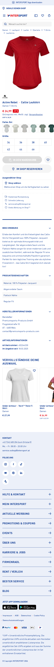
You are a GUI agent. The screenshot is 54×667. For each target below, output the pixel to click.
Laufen (26, 30)
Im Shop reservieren (29, 168)
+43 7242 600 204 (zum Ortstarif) (16, 442)
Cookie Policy (39, 615)
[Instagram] (5, 464)
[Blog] (27, 591)
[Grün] (42, 128)
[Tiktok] (21, 464)
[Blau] (33, 128)
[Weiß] (6, 128)
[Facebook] (13, 464)
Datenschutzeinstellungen (13, 620)
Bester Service (13, 581)
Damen (5, 30)
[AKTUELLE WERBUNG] (27, 513)
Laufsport (16, 30)
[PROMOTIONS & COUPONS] (27, 523)
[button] (27, 228)
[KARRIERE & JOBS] (27, 552)
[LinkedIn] (21, 473)
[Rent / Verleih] (27, 571)
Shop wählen (14, 183)
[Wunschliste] (42, 15)
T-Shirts (47, 30)
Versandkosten (36, 114)
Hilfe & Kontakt (13, 494)
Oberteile (36, 30)
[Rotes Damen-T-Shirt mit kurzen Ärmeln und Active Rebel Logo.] (27, 63)
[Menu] (4, 15)
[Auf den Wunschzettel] (34, 371)
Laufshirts (10, 33)
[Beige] (15, 128)
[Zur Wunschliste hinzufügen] (48, 159)
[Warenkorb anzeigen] (49, 15)
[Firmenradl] (27, 562)
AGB (16, 615)
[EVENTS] (27, 533)
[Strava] (5, 481)
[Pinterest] (13, 473)
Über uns (9, 542)
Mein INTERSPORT (14, 504)
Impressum (7, 615)
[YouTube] (5, 473)
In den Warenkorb (24, 159)
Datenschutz (26, 615)
